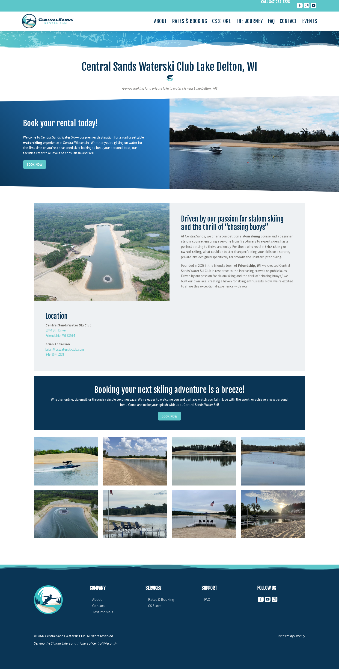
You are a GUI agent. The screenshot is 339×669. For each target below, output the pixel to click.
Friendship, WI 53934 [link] (60, 335)
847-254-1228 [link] (54, 354)
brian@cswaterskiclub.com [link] (64, 349)
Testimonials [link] (102, 612)
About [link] (160, 22)
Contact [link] (288, 22)
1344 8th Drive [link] (55, 330)
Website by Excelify (291, 636)
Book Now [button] (34, 164)
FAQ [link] (271, 22)
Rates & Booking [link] (189, 22)
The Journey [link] (249, 22)
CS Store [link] (221, 22)
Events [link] (309, 22)
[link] (300, 7)
